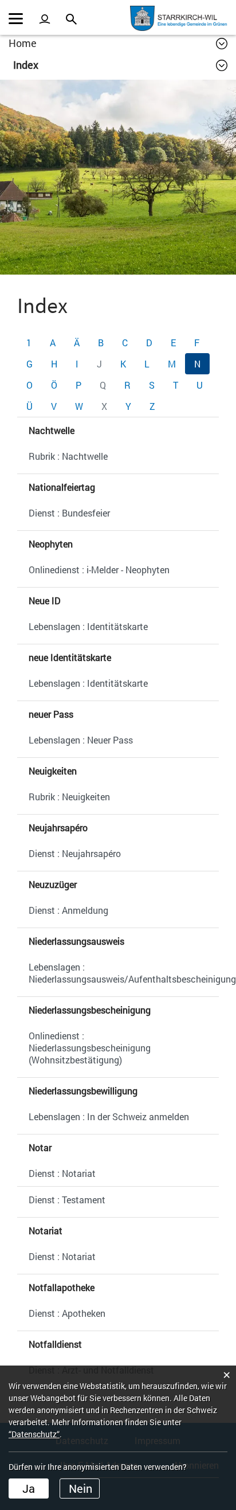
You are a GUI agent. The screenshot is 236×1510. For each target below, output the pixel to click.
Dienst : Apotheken (67, 1313)
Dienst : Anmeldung (68, 910)
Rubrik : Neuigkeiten (69, 797)
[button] (120, 65)
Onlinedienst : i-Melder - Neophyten (99, 570)
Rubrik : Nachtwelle (68, 456)
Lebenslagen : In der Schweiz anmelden (109, 1116)
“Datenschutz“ (34, 1434)
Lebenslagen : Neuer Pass (81, 740)
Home (23, 43)
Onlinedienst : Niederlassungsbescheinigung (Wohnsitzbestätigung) (90, 1048)
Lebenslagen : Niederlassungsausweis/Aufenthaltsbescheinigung (124, 973)
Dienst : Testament (67, 1200)
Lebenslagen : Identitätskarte (88, 626)
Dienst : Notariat (62, 1173)
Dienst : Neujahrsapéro (75, 853)
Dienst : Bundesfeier (69, 513)
